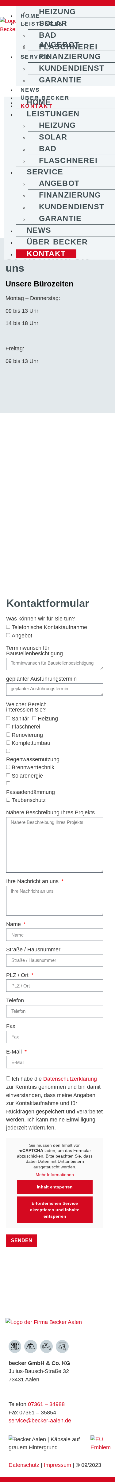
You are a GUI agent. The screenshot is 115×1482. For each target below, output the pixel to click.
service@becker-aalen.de (40, 1420)
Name (14, 924)
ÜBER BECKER (57, 242)
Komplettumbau (31, 743)
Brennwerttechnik (33, 767)
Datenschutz (24, 1465)
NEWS (30, 90)
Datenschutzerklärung (70, 1079)
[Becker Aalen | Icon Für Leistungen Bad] (46, 1346)
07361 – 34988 (46, 1404)
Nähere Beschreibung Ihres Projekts (50, 813)
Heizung (57, 11)
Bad (48, 35)
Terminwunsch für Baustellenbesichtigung (34, 651)
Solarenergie (27, 775)
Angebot (59, 44)
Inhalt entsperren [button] (55, 1186)
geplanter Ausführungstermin (41, 679)
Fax (10, 1026)
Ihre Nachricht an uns (33, 881)
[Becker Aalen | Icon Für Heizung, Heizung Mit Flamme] (15, 1346)
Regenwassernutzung (32, 759)
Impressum (58, 1465)
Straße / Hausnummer (33, 950)
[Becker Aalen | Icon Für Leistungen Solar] (30, 1346)
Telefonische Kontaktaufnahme (49, 627)
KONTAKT (46, 253)
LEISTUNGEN (53, 114)
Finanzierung (70, 56)
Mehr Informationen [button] (55, 1174)
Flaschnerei (68, 160)
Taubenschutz (29, 800)
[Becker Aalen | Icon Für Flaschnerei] (62, 1346)
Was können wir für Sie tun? (40, 619)
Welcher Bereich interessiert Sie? (26, 707)
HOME (39, 102)
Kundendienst (71, 68)
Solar (53, 23)
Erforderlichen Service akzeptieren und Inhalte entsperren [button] (54, 1210)
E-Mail (14, 1052)
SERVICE (45, 172)
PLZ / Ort (18, 975)
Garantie (60, 80)
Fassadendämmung (30, 792)
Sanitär (20, 719)
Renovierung (27, 735)
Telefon (15, 1001)
